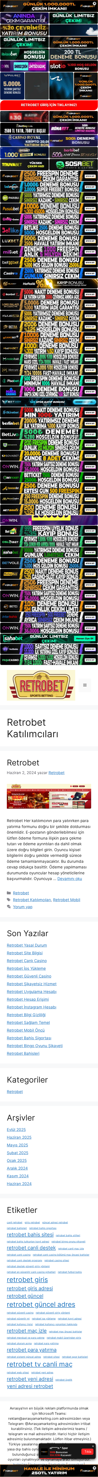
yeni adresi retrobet (30, 1386)
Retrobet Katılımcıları (32, 900)
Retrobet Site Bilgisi (25, 953)
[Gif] (49, 284)
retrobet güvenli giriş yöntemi (53, 1312)
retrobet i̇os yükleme (44, 1318)
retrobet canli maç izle (71, 1248)
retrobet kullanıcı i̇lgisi (20, 1324)
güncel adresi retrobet (55, 1222)
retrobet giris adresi (30, 1288)
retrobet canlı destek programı (24, 1260)
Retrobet (23, 762)
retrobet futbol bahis (70, 1272)
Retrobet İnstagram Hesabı (31, 1007)
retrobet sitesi (51, 1356)
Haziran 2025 (19, 1137)
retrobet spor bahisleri (75, 1356)
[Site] (49, 176)
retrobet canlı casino (19, 1254)
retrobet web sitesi (18, 1372)
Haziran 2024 (19, 1183)
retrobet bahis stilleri (68, 1235)
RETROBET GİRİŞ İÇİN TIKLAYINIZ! (49, 105)
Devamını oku (69, 878)
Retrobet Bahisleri (23, 1053)
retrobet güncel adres (41, 1304)
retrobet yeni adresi (30, 1379)
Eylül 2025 (16, 1129)
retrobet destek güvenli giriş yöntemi (28, 1266)
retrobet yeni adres (42, 1372)
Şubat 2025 (17, 1153)
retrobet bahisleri (17, 1228)
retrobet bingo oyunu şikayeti (68, 1241)
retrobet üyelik (63, 1379)
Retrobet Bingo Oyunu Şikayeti (35, 1045)
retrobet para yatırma (32, 1350)
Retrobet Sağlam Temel (28, 1022)
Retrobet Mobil (66, 900)
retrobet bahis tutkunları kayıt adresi (28, 1241)
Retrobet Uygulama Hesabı (32, 991)
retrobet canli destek (31, 1248)
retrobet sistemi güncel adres (24, 1356)
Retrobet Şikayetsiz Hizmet (32, 984)
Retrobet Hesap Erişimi (28, 999)
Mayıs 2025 (17, 1145)
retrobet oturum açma (19, 1343)
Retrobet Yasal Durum (27, 945)
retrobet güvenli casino (20, 1312)
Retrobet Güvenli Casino (29, 976)
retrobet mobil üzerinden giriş (64, 1337)
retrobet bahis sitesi (30, 1234)
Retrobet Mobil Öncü (26, 1030)
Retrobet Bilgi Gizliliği (26, 1015)
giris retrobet (32, 1222)
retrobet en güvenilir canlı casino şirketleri (31, 1272)
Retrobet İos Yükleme (26, 968)
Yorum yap (22, 907)
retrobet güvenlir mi (18, 1318)
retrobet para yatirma (46, 1343)
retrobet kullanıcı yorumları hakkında (56, 1324)
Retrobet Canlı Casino (27, 960)
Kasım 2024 (18, 1176)
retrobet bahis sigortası (43, 1228)
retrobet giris (27, 1280)
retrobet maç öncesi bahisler (65, 1331)
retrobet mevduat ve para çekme (25, 1337)
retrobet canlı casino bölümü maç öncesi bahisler (61, 1254)
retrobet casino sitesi (56, 1260)
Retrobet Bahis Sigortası (29, 1038)
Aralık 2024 (17, 1168)
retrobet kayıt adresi (70, 1318)
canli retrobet (14, 1222)
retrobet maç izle (27, 1331)
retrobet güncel (25, 1296)
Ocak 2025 (17, 1160)
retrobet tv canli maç (39, 1364)
